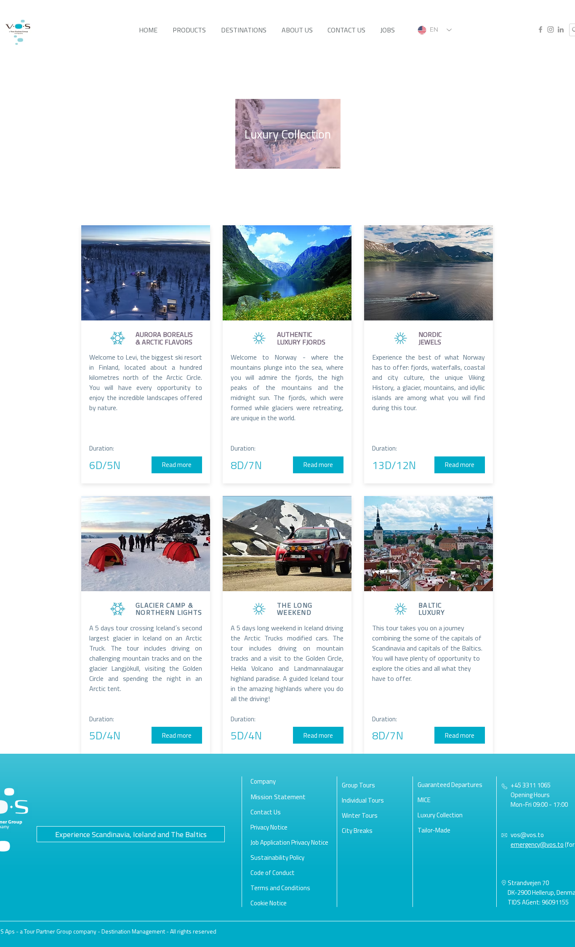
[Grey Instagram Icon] (550, 29)
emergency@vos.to (537, 844)
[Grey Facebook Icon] (540, 29)
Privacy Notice (269, 827)
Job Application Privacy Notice (289, 842)
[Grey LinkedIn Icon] (560, 29)
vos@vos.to (527, 835)
